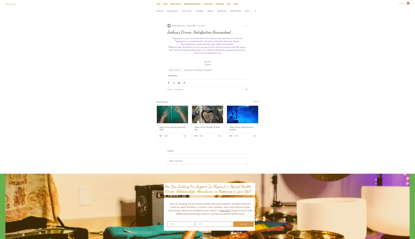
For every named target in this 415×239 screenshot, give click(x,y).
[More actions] (246, 25)
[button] (175, 4)
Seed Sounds (221, 11)
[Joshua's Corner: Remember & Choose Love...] (207, 114)
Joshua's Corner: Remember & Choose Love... (207, 128)
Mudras (210, 11)
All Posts (160, 11)
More (247, 11)
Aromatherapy (172, 11)
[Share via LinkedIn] (179, 83)
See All (256, 102)
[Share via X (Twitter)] (174, 83)
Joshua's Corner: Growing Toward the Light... (172, 128)
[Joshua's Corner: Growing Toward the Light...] (172, 114)
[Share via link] (184, 83)
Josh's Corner (187, 11)
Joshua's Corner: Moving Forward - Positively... (242, 128)
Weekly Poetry (236, 11)
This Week (199, 11)
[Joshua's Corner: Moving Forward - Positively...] (242, 114)
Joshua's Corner (174, 70)
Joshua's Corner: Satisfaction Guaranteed (198, 70)
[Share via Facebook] (169, 83)
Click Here (225, 210)
